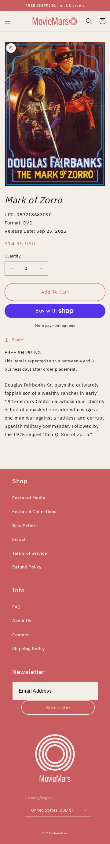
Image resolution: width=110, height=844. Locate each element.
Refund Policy (27, 567)
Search (19, 539)
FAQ (16, 607)
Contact (20, 635)
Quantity (12, 256)
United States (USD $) (52, 810)
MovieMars (60, 833)
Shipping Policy (28, 648)
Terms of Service (29, 553)
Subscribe (58, 707)
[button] (7, 21)
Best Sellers (25, 525)
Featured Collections (34, 511)
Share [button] (18, 339)
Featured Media (28, 498)
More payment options (55, 325)
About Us (21, 621)
